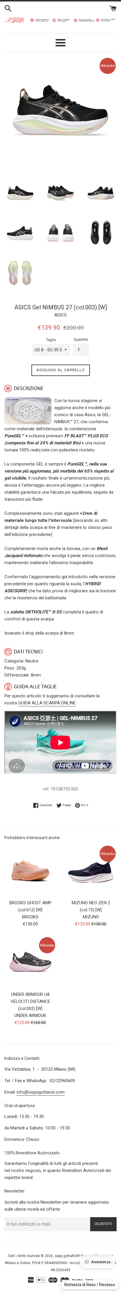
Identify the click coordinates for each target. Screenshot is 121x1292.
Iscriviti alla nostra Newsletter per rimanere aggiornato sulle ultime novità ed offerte (56, 1206)
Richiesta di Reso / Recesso (89, 1284)
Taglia (51, 340)
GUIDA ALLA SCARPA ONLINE (47, 703)
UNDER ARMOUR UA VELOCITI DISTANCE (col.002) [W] (30, 1001)
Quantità (81, 340)
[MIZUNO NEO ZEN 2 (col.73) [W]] (91, 870)
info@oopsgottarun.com (41, 1092)
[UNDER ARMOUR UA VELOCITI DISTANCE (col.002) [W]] (30, 962)
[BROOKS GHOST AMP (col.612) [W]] (30, 870)
